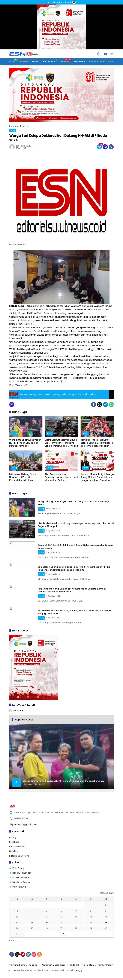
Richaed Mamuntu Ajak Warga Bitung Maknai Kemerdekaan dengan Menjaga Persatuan (97, 477)
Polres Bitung (19, 886)
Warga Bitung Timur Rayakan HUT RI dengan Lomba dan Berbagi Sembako (25, 443)
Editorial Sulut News (19, 855)
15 (91, 916)
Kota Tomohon (17, 846)
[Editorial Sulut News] (24, 53)
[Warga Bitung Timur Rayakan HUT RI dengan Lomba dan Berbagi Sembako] (25, 426)
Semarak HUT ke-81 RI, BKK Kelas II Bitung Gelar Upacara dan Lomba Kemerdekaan (97, 443)
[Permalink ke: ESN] (12, 147)
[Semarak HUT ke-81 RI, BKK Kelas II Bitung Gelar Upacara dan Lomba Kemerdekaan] (97, 426)
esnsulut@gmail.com (25, 824)
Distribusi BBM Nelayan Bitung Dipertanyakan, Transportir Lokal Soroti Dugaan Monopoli (61, 443)
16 (106, 916)
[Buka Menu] (105, 54)
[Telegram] (105, 404)
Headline (13, 851)
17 (17, 922)
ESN (17, 146)
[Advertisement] (61, 957)
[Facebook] (93, 404)
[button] (98, 54)
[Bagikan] (111, 146)
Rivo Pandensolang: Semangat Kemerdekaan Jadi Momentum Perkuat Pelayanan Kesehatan (61, 477)
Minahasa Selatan (21, 882)
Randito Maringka (21, 877)
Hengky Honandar (21, 872)
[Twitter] (99, 404)
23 (105, 922)
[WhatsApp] (111, 404)
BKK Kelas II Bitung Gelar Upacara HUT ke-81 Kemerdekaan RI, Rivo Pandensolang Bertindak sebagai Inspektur (22, 477)
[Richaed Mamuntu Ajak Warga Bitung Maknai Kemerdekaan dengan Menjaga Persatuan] (97, 460)
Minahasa (14, 841)
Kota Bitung (18, 868)
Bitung (12, 130)
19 (46, 922)
